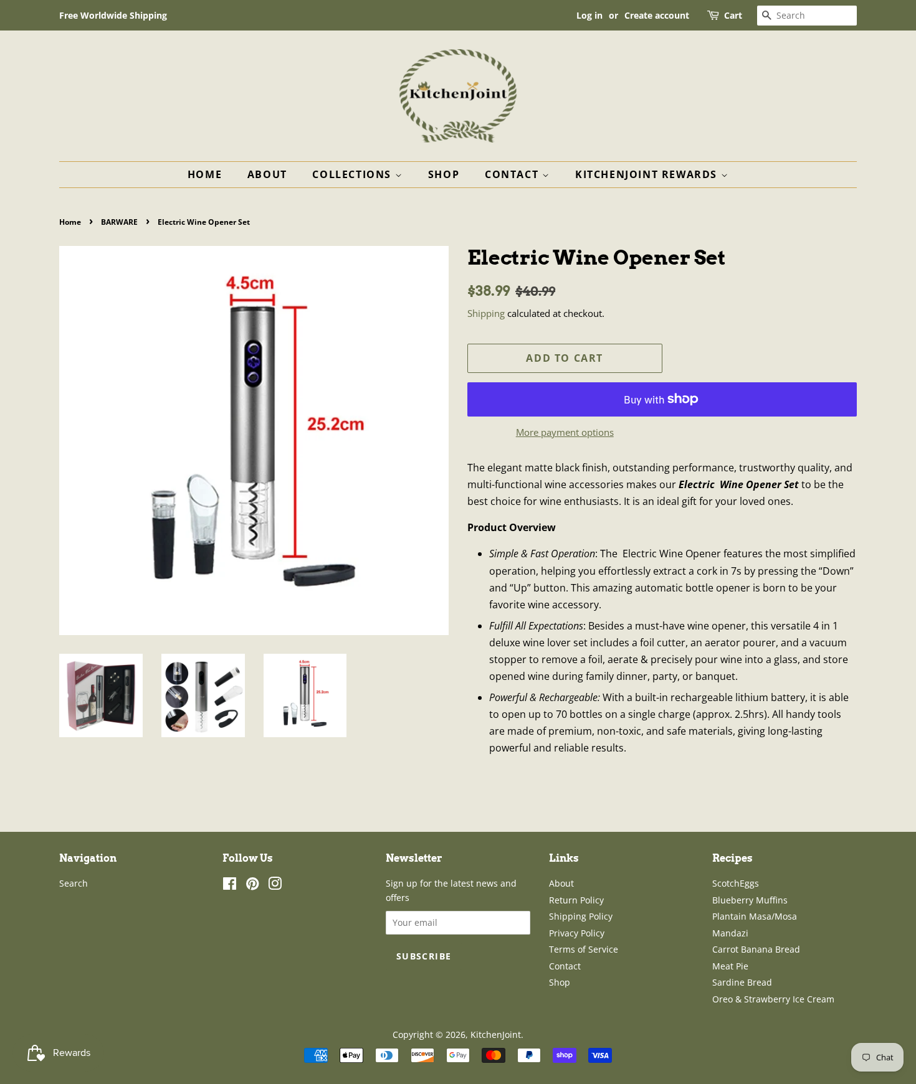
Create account (656, 15)
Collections (353, 174)
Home (205, 174)
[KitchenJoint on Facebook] (229, 886)
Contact (513, 174)
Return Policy (576, 900)
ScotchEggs (735, 883)
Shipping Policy (581, 916)
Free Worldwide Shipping (113, 15)
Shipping (486, 313)
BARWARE (119, 222)
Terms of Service (583, 949)
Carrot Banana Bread (756, 949)
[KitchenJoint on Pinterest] (252, 886)
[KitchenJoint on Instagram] (275, 886)
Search (73, 883)
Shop (443, 174)
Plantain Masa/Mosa (754, 916)
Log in (589, 15)
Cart (733, 15)
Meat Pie (730, 966)
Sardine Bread (742, 982)
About (267, 174)
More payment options (565, 432)
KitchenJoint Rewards (648, 174)
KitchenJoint (495, 1034)
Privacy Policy (576, 933)
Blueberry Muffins (750, 900)
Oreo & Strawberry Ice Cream (773, 999)
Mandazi (730, 933)
